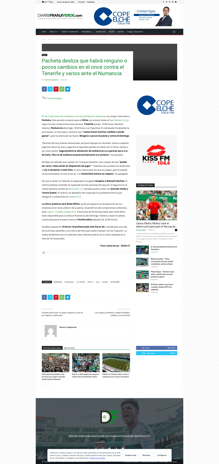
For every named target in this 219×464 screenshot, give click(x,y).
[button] (174, 32)
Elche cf (90, 282)
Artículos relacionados (52, 348)
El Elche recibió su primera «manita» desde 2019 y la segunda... (162, 287)
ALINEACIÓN (58, 282)
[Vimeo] (172, 2)
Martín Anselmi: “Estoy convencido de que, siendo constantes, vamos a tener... (162, 261)
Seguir (172, 353)
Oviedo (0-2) (75, 196)
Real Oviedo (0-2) (117, 120)
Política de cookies (97, 458)
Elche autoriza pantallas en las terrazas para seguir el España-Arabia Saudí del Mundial (54, 376)
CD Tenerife (81, 282)
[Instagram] (166, 2)
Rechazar (146, 455)
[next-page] (47, 384)
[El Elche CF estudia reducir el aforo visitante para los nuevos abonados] (116, 362)
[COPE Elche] (130, 16)
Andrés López (141, 230)
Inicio (44, 39)
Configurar (162, 455)
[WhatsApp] (61, 89)
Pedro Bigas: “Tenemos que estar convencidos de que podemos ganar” (162, 274)
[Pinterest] (56, 89)
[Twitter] (169, 2)
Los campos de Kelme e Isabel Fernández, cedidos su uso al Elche (112, 314)
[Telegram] (67, 89)
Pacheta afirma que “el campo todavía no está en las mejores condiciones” (62, 314)
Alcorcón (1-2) (75, 188)
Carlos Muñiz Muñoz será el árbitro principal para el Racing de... (156, 225)
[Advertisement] (86, 272)
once (97, 282)
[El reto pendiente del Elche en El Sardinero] (142, 250)
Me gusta (171, 348)
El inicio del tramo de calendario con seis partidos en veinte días (74, 116)
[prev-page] (43, 384)
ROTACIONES (115, 282)
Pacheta (105, 282)
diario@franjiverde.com (115, 442)
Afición (50, 39)
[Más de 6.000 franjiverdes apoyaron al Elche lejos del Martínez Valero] (86, 362)
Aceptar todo (130, 455)
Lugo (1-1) (52, 211)
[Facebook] (163, 2)
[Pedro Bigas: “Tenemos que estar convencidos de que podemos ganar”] (142, 274)
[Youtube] (175, 2)
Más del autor (69, 348)
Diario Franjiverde (51, 80)
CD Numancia (69, 282)
